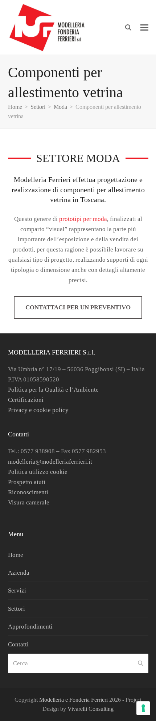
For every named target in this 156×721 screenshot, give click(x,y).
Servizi (17, 590)
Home (15, 554)
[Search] (128, 27)
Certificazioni (26, 399)
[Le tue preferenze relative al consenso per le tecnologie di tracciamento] (143, 708)
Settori (16, 608)
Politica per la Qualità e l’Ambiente (53, 389)
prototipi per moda (83, 218)
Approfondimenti (30, 626)
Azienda (18, 572)
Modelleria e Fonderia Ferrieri (73, 700)
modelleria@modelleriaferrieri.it (50, 461)
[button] (144, 27)
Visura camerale (28, 502)
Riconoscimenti (28, 492)
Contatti (18, 644)
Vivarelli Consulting (90, 709)
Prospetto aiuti (26, 482)
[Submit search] (140, 663)
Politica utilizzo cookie (37, 471)
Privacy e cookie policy (38, 410)
